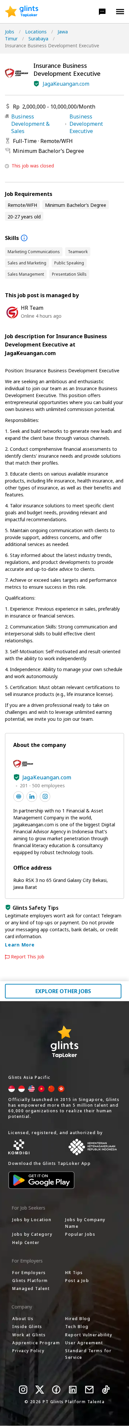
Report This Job (27, 956)
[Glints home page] (21, 12)
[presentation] (21, 12)
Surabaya (38, 38)
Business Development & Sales (30, 124)
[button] (102, 12)
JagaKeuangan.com (66, 83)
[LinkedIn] (72, 1389)
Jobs (9, 31)
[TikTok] (105, 1389)
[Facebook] (56, 1389)
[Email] (89, 1389)
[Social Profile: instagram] (45, 797)
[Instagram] (23, 1389)
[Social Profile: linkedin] (32, 797)
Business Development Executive (86, 124)
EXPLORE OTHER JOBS (63, 991)
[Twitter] (39, 1389)
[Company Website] (18, 797)
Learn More (20, 945)
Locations (36, 31)
